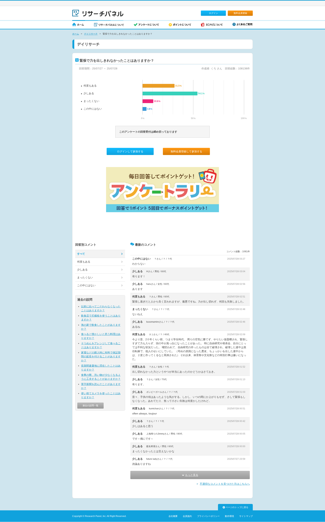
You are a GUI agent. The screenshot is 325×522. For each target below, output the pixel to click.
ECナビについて (212, 25)
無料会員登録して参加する (186, 151)
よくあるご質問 (242, 24)
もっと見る (191, 474)
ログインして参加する (130, 151)
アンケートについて (146, 25)
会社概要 (173, 516)
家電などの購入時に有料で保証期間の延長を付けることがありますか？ (101, 356)
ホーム (78, 25)
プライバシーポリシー (208, 516)
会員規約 (187, 516)
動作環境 (229, 516)
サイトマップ (246, 516)
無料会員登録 (240, 13)
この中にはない (93, 108)
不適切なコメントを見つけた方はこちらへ (225, 483)
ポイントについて (180, 25)
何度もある (90, 85)
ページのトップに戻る (237, 507)
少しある (89, 93)
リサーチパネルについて (109, 25)
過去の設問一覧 (90, 405)
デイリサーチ (91, 34)
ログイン (213, 13)
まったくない (91, 101)
